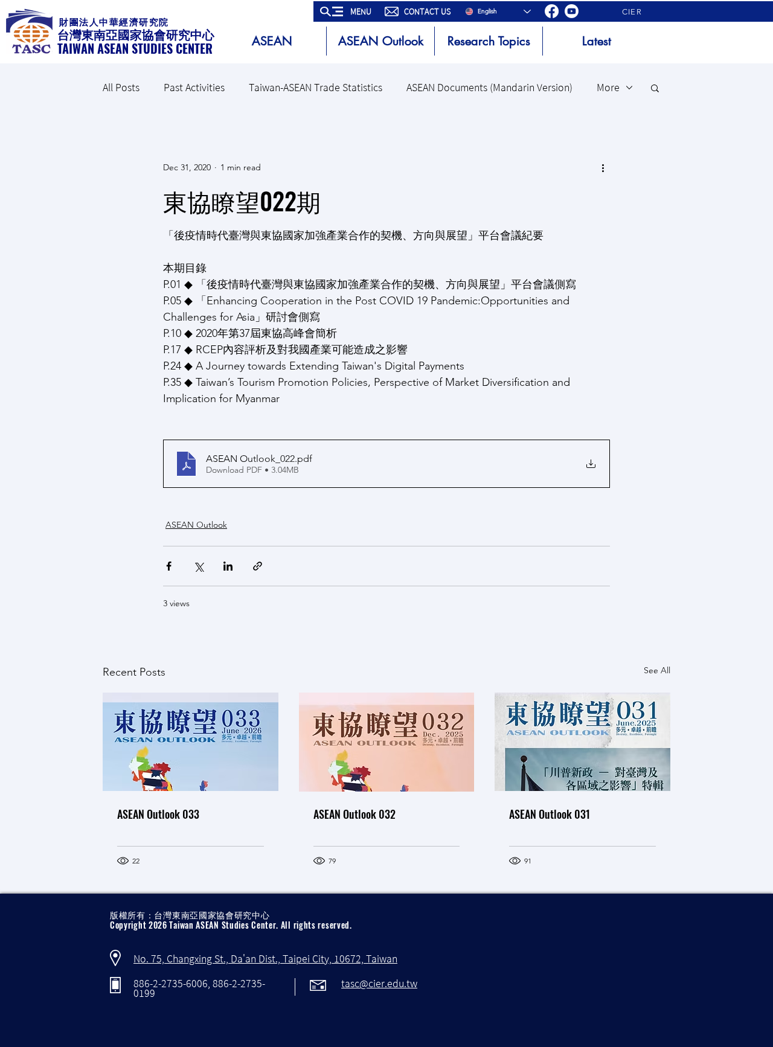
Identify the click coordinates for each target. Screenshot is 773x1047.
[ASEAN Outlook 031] (582, 742)
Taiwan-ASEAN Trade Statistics (315, 87)
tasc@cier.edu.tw (379, 983)
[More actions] (602, 167)
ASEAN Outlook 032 (354, 814)
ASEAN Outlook (196, 524)
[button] (346, 11)
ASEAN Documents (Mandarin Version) (489, 87)
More (608, 87)
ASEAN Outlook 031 (549, 814)
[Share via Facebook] (169, 566)
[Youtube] (572, 11)
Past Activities (194, 87)
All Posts (121, 87)
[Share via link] (257, 566)
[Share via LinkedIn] (228, 566)
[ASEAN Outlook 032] (387, 742)
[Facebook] (552, 11)
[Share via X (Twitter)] (198, 566)
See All (657, 670)
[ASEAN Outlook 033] (190, 742)
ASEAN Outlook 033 (158, 814)
